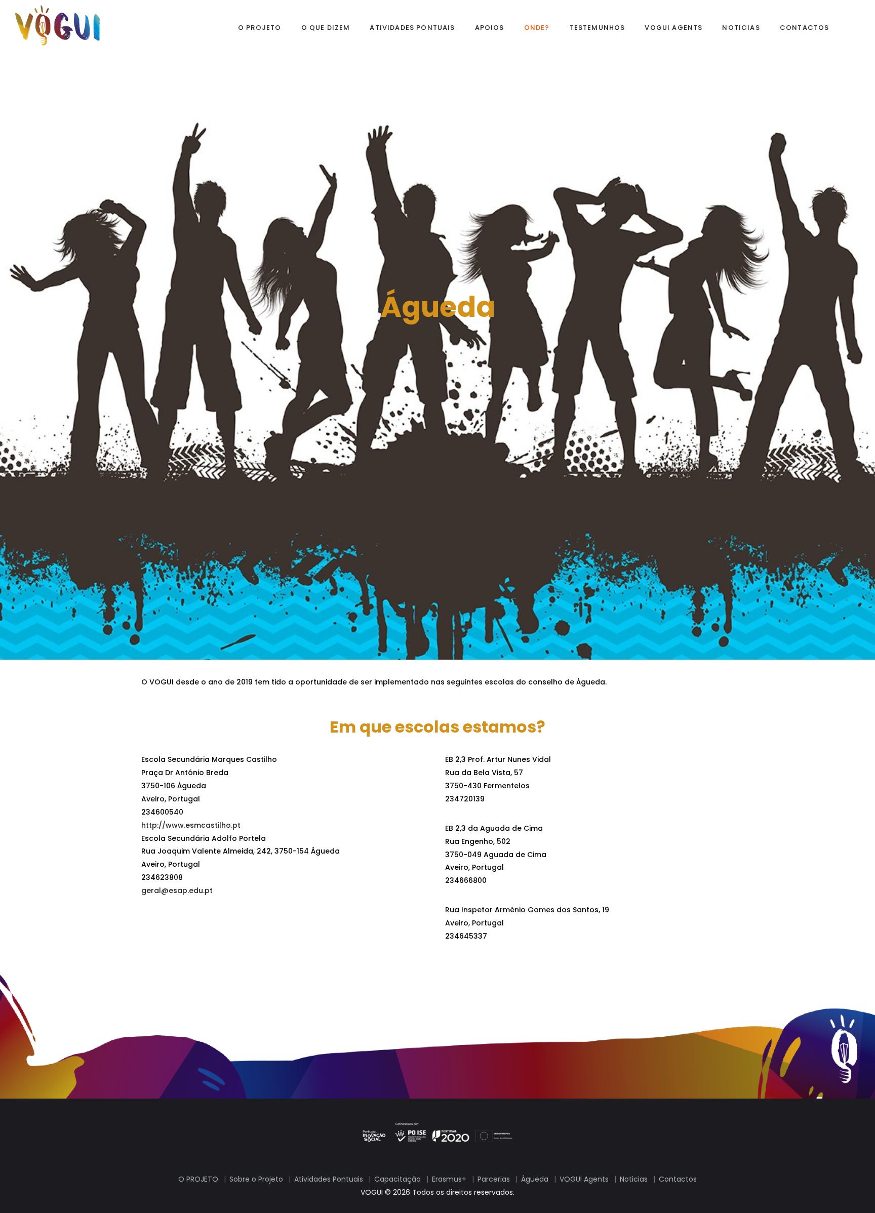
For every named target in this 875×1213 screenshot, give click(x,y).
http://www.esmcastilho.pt (191, 825)
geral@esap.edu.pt (177, 890)
